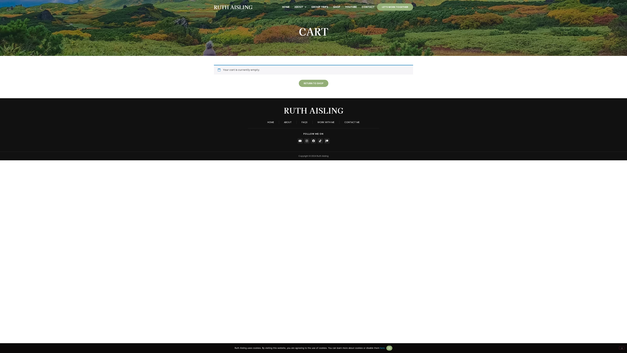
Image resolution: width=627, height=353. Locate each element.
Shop (336, 7)
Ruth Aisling (233, 7)
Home (285, 7)
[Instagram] (306, 140)
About (298, 7)
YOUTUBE (351, 7)
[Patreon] (327, 140)
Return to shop (313, 83)
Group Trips (319, 7)
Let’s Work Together (395, 7)
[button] (300, 7)
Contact (368, 7)
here (382, 348)
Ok (389, 348)
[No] (622, 347)
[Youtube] (300, 140)
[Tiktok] (320, 140)
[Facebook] (313, 140)
